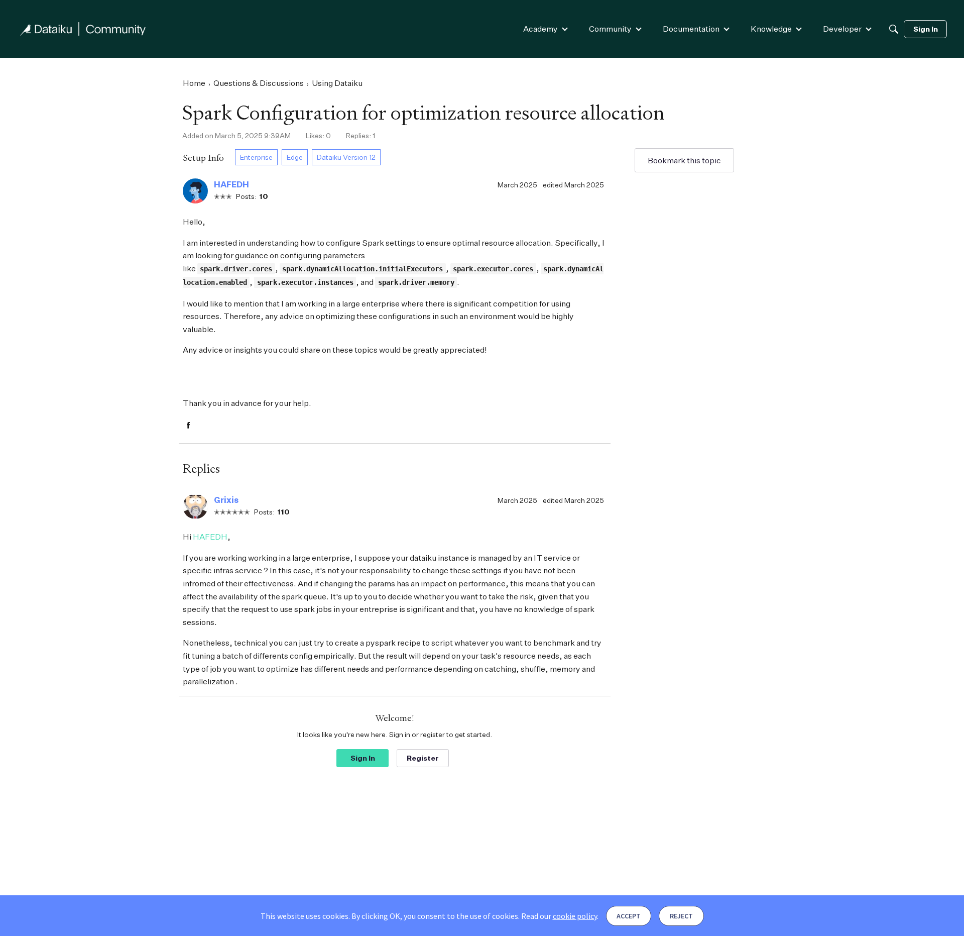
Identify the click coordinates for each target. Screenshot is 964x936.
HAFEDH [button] (231, 184)
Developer (842, 29)
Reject (681, 915)
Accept (629, 915)
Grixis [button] (226, 500)
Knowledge (771, 29)
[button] (195, 190)
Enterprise (256, 157)
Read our (559, 916)
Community (610, 29)
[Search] (894, 29)
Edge (295, 157)
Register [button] (423, 758)
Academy (540, 29)
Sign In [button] (362, 758)
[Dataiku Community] (83, 29)
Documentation (691, 29)
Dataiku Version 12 (346, 157)
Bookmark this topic (684, 160)
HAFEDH (210, 537)
